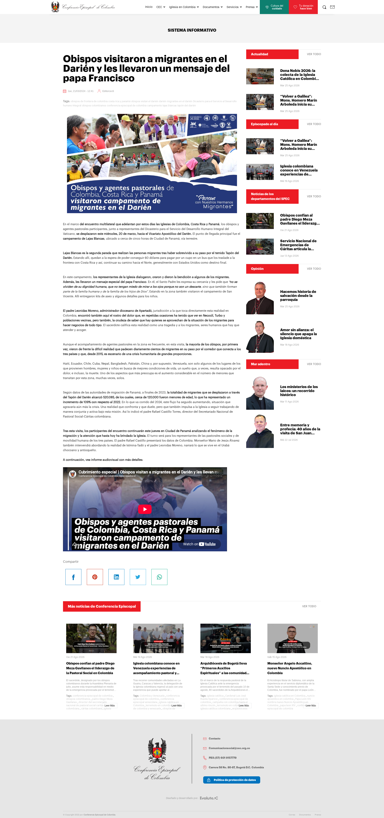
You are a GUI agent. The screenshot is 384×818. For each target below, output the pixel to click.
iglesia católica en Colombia (289, 696)
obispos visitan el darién (144, 101)
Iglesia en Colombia (182, 7)
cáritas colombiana (91, 708)
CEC (159, 7)
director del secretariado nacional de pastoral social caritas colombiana (86, 705)
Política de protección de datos (235, 780)
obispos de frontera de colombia (89, 101)
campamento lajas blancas (162, 105)
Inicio (148, 7)
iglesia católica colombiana (215, 708)
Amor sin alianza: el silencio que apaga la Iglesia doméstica (298, 334)
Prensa (250, 7)
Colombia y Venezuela (152, 696)
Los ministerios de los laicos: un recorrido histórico (299, 391)
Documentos (211, 7)
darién (162, 101)
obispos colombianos (94, 105)
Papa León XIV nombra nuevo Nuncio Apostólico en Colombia (289, 702)
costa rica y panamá (119, 101)
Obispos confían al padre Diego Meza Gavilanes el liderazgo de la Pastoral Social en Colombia (300, 223)
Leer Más (110, 705)
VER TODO (314, 54)
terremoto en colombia (159, 705)
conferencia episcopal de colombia (126, 105)
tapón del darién (186, 105)
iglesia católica (215, 696)
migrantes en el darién (179, 101)
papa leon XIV (287, 705)
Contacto (214, 738)
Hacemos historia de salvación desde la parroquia (298, 296)
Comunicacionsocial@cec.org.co (229, 748)
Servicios (233, 7)
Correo (292, 815)
